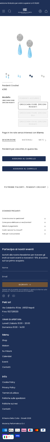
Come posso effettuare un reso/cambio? (16, 222)
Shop (4, 340)
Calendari (7, 356)
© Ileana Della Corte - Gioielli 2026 (16, 418)
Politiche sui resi (10, 403)
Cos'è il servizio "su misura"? (12, 230)
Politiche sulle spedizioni (13, 398)
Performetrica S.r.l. (17, 423)
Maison (5, 345)
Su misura (7, 351)
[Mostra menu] (4, 11)
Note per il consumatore (11, 234)
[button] (9, 11)
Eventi (5, 361)
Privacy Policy (8, 387)
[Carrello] (46, 11)
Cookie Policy (8, 382)
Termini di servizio (17, 291)
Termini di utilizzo (10, 393)
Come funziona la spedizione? (13, 218)
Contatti (6, 367)
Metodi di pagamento (10, 226)
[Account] (40, 11)
